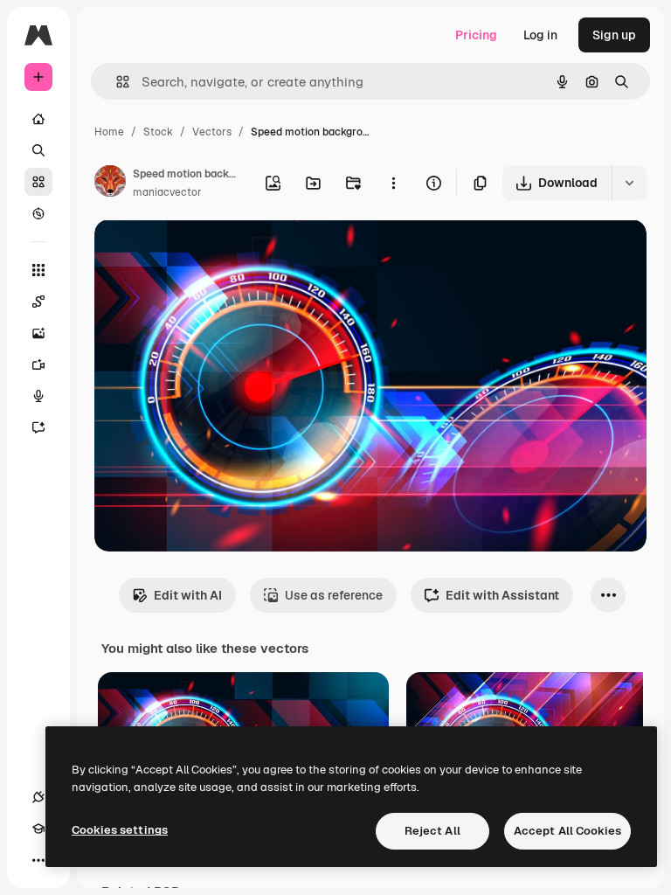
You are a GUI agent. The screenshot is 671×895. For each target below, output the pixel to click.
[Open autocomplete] (116, 81)
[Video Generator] (38, 364)
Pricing (476, 35)
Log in (540, 35)
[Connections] (38, 797)
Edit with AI (188, 595)
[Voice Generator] (38, 396)
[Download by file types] (629, 182)
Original (206, 253)
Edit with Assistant (502, 595)
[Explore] (38, 213)
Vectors (212, 132)
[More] (38, 860)
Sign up (614, 35)
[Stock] (38, 182)
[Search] (38, 150)
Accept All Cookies (567, 830)
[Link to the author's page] (110, 183)
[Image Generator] (38, 333)
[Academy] (38, 829)
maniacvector (167, 192)
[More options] (393, 182)
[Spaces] (38, 302)
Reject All (432, 830)
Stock (158, 132)
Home (109, 132)
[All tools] (38, 270)
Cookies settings (120, 829)
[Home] (38, 119)
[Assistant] (38, 427)
